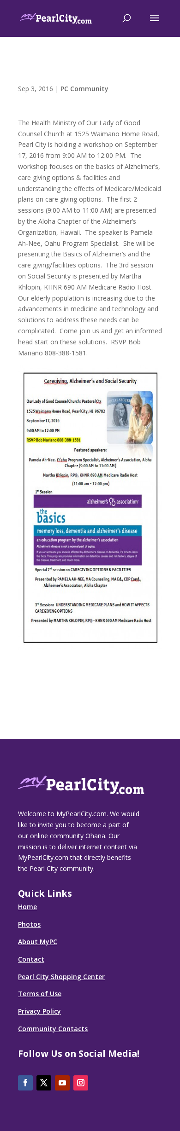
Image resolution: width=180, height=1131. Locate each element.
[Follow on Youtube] (62, 1082)
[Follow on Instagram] (80, 1082)
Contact (31, 959)
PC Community (84, 88)
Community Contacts (53, 1028)
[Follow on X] (43, 1082)
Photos (29, 924)
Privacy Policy (39, 1011)
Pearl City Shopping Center (61, 976)
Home (27, 906)
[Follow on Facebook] (25, 1082)
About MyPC (37, 941)
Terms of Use (39, 993)
